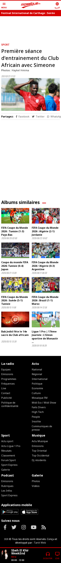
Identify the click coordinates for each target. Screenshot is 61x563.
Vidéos (36, 486)
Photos (36, 481)
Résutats (6, 450)
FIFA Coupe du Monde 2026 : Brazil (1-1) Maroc (45, 300)
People (36, 416)
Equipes (6, 369)
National (37, 369)
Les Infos (6, 490)
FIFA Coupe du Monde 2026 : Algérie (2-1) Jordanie (45, 231)
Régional (37, 374)
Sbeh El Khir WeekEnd (20, 551)
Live (3, 388)
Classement (8, 455)
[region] (30, 157)
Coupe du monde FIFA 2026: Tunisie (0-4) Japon (14, 266)
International (40, 379)
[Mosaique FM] (31, 5)
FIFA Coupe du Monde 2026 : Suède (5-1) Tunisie (14, 300)
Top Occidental (40, 455)
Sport (5, 44)
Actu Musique (40, 441)
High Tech (38, 412)
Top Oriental (39, 450)
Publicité (6, 397)
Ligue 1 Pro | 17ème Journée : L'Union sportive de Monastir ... (45, 337)
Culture (36, 393)
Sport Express (9, 465)
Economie (37, 388)
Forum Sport (8, 460)
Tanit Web (40, 542)
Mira (13, 556)
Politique (37, 383)
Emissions (7, 374)
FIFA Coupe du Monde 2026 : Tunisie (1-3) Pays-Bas (14, 231)
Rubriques (7, 486)
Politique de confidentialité (9, 404)
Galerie (5, 469)
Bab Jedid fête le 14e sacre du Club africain (15, 333)
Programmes (8, 379)
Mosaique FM (40, 397)
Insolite (36, 421)
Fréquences (8, 383)
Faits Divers (39, 407)
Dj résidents (39, 460)
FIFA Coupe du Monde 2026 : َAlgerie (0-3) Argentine (45, 266)
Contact (5, 393)
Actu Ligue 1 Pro (10, 446)
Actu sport (7, 441)
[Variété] (5, 554)
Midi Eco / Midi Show (44, 402)
